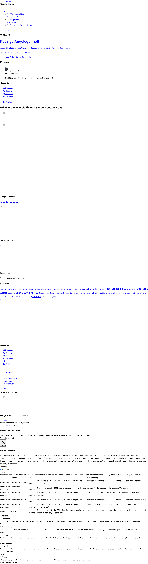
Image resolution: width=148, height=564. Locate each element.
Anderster (7, 373)
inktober (66, 293)
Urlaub (44, 297)
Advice (24, 289)
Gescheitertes (57, 48)
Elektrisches (99, 289)
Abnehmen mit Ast (5, 289)
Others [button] (2, 554)
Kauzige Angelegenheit (19, 41)
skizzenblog (5, 48)
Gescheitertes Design (47, 293)
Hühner (61, 293)
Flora (135, 289)
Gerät (48, 48)
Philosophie (11, 297)
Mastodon (4, 420)
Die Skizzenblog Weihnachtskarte (20, 25)
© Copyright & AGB (11, 378)
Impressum (7, 381)
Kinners (82, 293)
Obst (5, 297)
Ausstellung (52, 289)
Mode (134, 293)
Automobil (58, 289)
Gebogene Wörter (37, 48)
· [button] (3, 376)
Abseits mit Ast (14, 289)
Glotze (57, 293)
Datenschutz (8, 384)
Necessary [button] (4, 466)
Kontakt (6, 31)
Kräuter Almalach (14, 17)
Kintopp (88, 293)
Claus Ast (7, 9)
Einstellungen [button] (5, 438)
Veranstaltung (49, 297)
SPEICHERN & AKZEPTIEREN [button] (11, 563)
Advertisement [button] (6, 543)
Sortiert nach (5, 278)
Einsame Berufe (87, 289)
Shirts (5, 28)
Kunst (105, 293)
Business (77, 289)
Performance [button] (5, 524)
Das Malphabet (13, 20)
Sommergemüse (23, 297)
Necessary (6, 469)
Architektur (30, 289)
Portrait (17, 297)
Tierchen (67, 48)
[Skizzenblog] (5, 1)
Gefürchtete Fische (22, 57)
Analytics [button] (3, 532)
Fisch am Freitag (128, 289)
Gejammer (11, 293)
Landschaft (111, 293)
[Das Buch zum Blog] (10, 246)
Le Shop (6, 11)
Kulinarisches (97, 293)
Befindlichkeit (70, 289)
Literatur (119, 293)
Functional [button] (4, 516)
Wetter (55, 297)
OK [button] (12, 438)
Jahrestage (74, 293)
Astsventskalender (42, 289)
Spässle (13, 48)
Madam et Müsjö (127, 293)
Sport (30, 297)
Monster (138, 293)
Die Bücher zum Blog (15, 14)
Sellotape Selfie (7, 57)
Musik (144, 293)
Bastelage (63, 289)
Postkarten (11, 22)
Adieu (20, 289)
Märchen (2, 297)
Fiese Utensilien (22, 48)
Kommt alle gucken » (10, 202)
